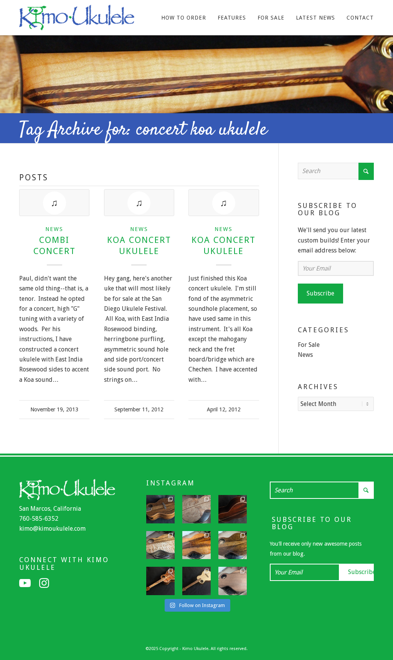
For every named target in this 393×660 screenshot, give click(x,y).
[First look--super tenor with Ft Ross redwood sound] (232, 581)
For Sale (309, 344)
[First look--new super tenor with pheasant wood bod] (232, 545)
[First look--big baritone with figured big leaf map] (196, 509)
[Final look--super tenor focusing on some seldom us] (160, 509)
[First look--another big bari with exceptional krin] (196, 545)
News (54, 229)
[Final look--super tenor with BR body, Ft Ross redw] (232, 509)
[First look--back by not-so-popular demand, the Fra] (160, 545)
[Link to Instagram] (44, 583)
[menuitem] (183, 17)
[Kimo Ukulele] (76, 19)
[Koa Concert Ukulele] (139, 202)
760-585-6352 (38, 518)
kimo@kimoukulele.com (52, 528)
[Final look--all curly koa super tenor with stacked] (160, 581)
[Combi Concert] (54, 202)
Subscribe (320, 293)
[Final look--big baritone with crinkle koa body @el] (196, 581)
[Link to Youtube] (25, 583)
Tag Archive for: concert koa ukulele (143, 130)
